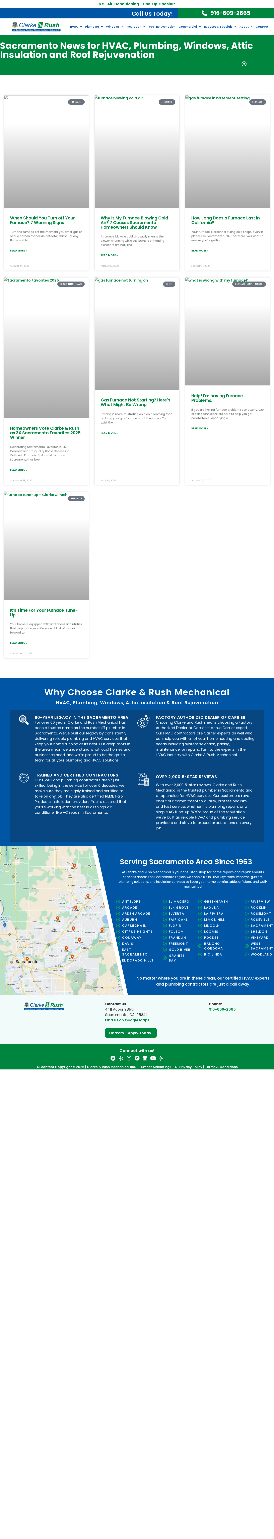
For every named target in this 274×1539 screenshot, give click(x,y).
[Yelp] (121, 1058)
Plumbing (92, 27)
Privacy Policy (190, 1067)
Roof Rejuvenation (162, 27)
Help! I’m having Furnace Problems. (217, 398)
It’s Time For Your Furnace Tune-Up (44, 612)
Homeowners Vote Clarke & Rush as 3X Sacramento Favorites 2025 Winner (45, 432)
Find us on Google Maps (127, 1020)
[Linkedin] (145, 1058)
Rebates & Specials (218, 27)
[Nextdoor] (137, 1058)
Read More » (18, 250)
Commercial (188, 27)
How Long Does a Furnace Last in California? (225, 220)
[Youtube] (153, 1058)
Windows (113, 27)
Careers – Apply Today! (131, 1032)
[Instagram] (129, 1058)
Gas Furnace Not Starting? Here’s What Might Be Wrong (135, 402)
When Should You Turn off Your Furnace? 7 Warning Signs (42, 220)
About (244, 27)
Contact (262, 27)
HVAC (74, 27)
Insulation (134, 27)
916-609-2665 (222, 1009)
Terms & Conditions (221, 1067)
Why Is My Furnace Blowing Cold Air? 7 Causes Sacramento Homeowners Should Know (134, 222)
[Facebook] (113, 1058)
